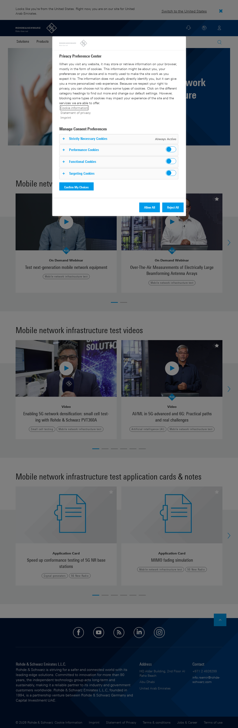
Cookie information (74, 108)
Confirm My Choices (76, 187)
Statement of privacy (75, 113)
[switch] (171, 149)
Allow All (149, 207)
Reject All (173, 207)
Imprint (65, 117)
